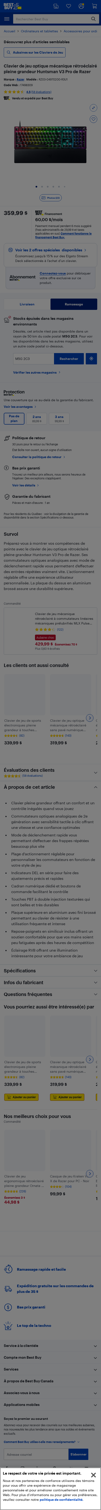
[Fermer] (93, 1475)
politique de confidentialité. (61, 1499)
